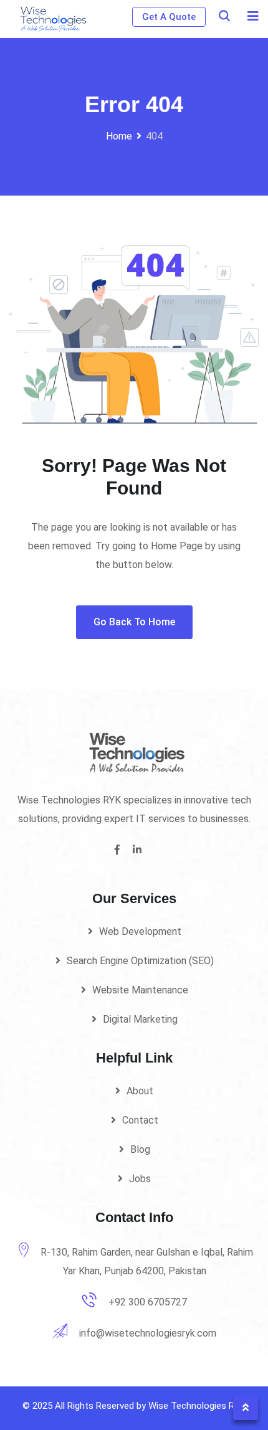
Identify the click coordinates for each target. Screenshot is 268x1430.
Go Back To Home (134, 622)
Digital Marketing (140, 1019)
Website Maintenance (140, 990)
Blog (140, 1149)
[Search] (224, 16)
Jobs (140, 1179)
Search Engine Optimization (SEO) (140, 961)
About (140, 1091)
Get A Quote (169, 16)
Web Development (140, 931)
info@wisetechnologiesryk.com (147, 1333)
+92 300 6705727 (147, 1302)
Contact (140, 1120)
